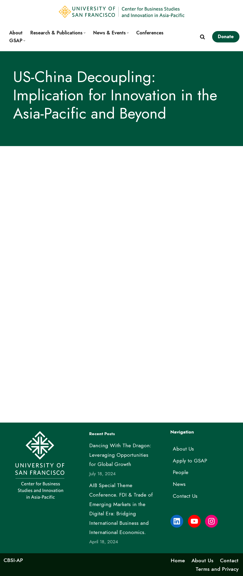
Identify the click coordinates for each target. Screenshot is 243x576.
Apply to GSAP (190, 460)
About (16, 32)
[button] (84, 33)
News (179, 484)
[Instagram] (211, 521)
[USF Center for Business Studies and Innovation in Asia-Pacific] (121, 11)
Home (178, 560)
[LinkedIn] (176, 521)
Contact (229, 560)
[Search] (202, 36)
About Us (183, 448)
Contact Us (185, 496)
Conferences (150, 32)
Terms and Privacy (217, 569)
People (180, 472)
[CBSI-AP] (194, 521)
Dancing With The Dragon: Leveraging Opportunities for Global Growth (120, 455)
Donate (226, 36)
